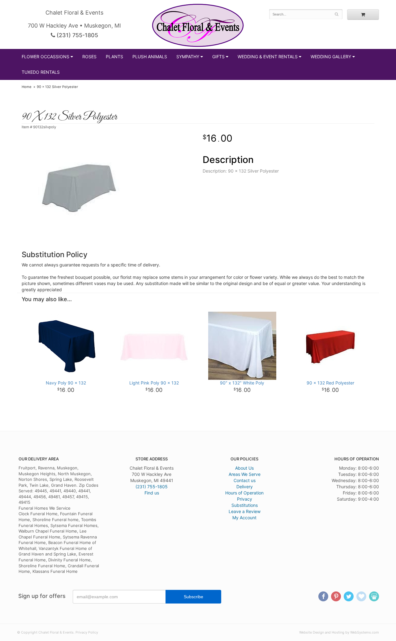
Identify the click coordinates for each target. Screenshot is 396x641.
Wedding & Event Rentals (268, 56)
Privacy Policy (86, 632)
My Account (244, 517)
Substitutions (244, 505)
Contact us (245, 480)
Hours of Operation (244, 492)
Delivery (244, 486)
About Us (244, 468)
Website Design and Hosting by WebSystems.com (339, 632)
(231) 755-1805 (76, 35)
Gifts (218, 56)
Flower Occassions (45, 56)
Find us (151, 492)
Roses (89, 56)
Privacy (244, 499)
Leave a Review (244, 511)
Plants (114, 56)
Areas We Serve (244, 474)
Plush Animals (149, 56)
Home (27, 87)
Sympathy (187, 56)
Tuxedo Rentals (41, 72)
